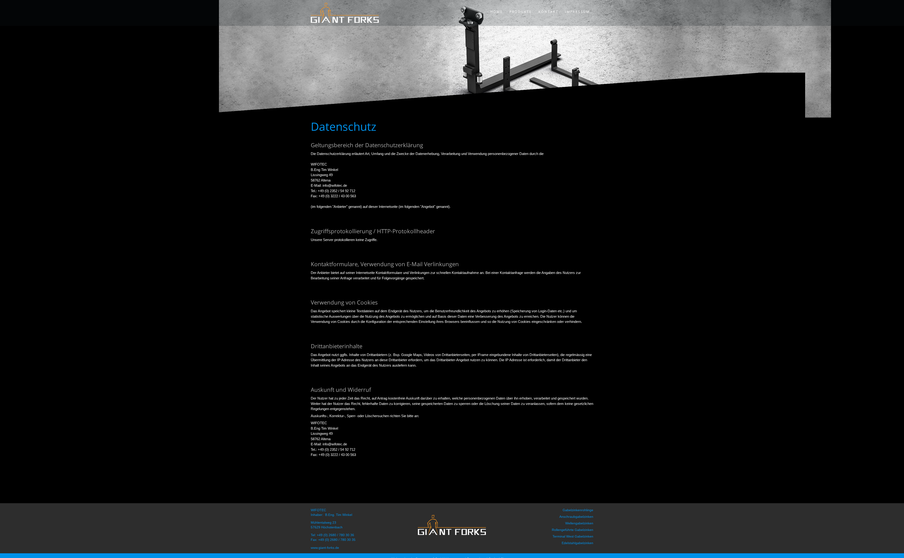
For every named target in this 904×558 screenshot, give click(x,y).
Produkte (520, 11)
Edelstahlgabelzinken (577, 543)
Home (496, 11)
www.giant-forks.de (325, 548)
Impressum (577, 11)
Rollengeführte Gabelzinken (572, 530)
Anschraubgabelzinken (576, 516)
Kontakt (548, 11)
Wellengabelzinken (579, 523)
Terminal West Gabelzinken (573, 536)
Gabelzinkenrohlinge (578, 510)
